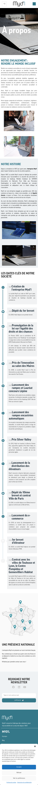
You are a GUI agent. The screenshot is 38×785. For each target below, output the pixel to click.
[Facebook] (13, 687)
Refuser (19, 772)
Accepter (19, 767)
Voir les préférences (19, 778)
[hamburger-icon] (4, 4)
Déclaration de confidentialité (24, 782)
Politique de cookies (11, 782)
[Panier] (34, 3)
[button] (35, 746)
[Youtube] (24, 687)
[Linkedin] (19, 687)
